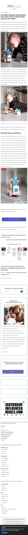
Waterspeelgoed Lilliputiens (24, 253)
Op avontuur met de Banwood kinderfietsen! (16, 239)
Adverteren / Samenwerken (7, 432)
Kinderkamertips (4, 447)
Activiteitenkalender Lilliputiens (3, 253)
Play (2, 12)
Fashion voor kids (4, 468)
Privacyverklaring (5, 436)
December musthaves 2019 (14, 254)
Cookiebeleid (4, 438)
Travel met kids (4, 484)
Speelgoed (5, 12)
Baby (2, 492)
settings (17, 530)
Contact (3, 440)
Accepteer (4, 532)
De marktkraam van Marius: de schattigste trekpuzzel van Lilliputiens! (13, 17)
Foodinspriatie (4, 456)
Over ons (3, 426)
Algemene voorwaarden (6, 434)
